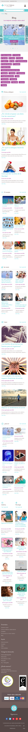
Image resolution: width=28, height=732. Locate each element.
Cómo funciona (4, 642)
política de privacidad (16, 723)
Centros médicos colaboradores (8, 629)
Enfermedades (4, 648)
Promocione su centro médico (8, 633)
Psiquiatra (3, 660)
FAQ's (2, 646)
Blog (2, 635)
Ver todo (21, 92)
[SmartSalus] (7, 6)
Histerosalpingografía (6, 654)
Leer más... (3, 123)
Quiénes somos (4, 627)
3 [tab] (15, 48)
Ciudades (3, 631)
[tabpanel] (14, 38)
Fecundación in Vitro (6, 658)
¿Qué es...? (14, 41)
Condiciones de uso (7, 723)
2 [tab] (13, 48)
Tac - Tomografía (5, 662)
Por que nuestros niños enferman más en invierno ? (14, 37)
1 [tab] (10, 48)
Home (2, 13)
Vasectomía (3, 656)
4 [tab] (17, 48)
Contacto (3, 644)
